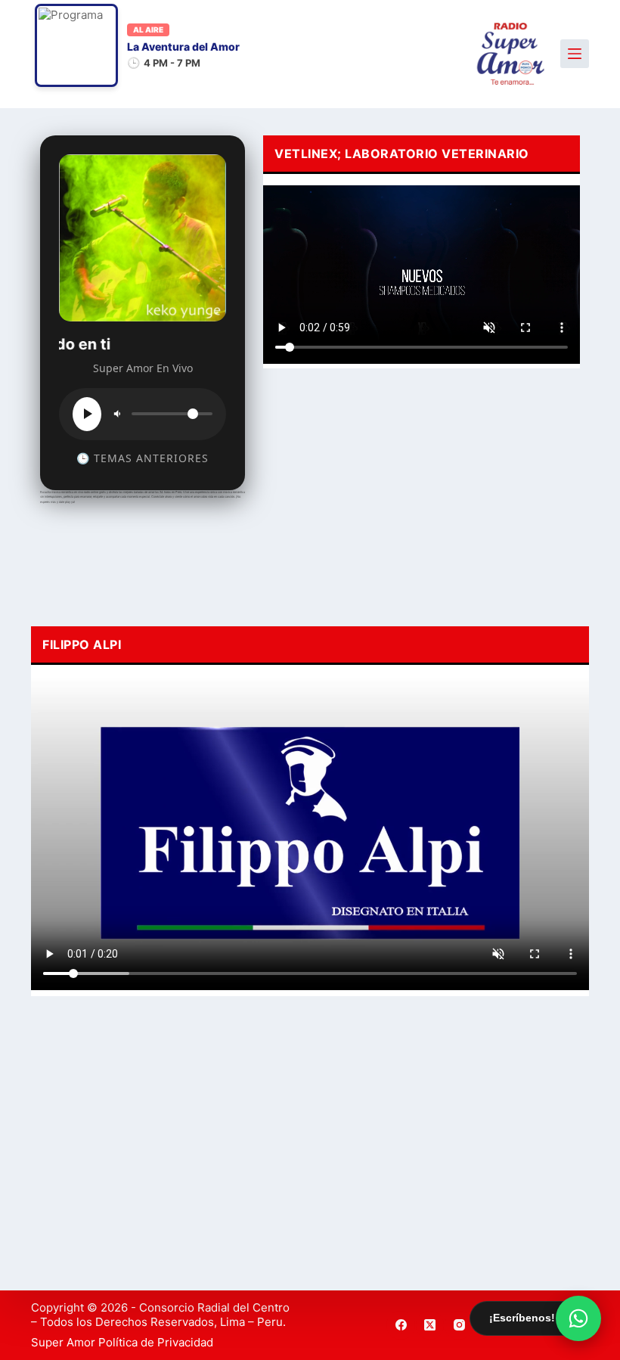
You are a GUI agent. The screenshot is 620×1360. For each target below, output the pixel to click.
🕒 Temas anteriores (142, 458)
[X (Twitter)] (430, 1325)
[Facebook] (400, 1325)
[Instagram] (459, 1325)
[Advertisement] (421, 493)
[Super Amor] (511, 54)
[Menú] (574, 53)
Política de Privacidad (155, 1342)
